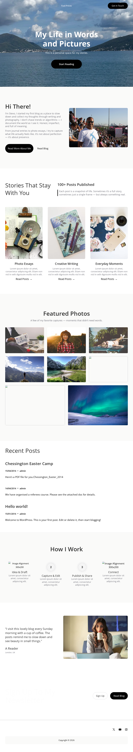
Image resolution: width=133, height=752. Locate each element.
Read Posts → (24, 279)
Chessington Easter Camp (29, 463)
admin (23, 470)
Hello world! (16, 506)
